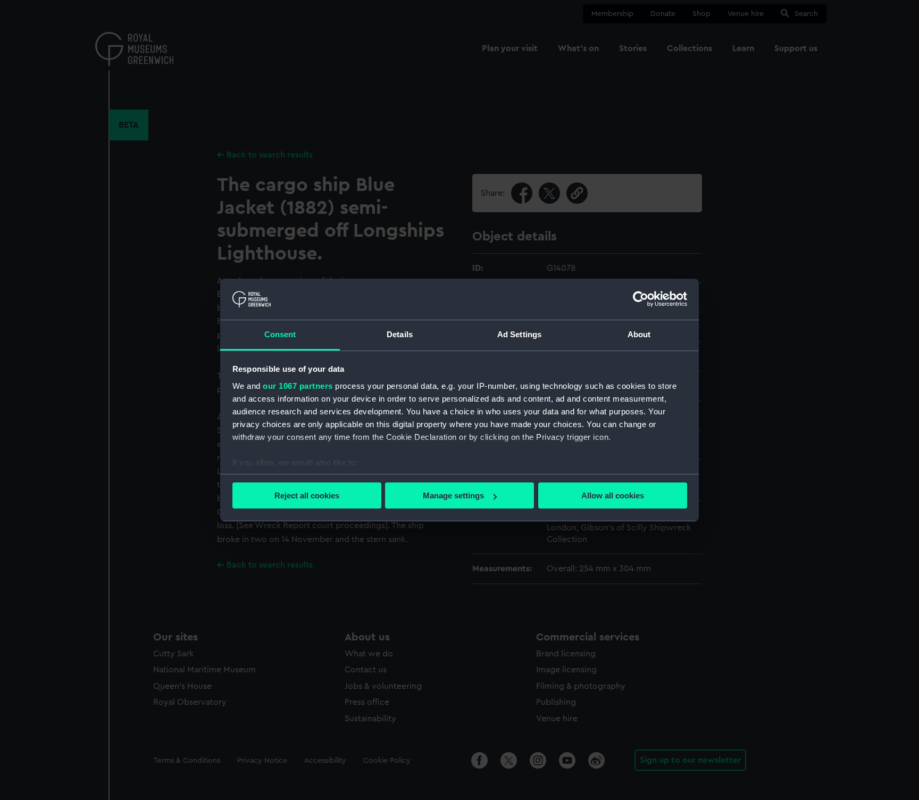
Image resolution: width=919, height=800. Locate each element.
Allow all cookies (612, 495)
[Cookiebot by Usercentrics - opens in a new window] (640, 299)
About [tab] (639, 334)
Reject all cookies (306, 495)
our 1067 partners (298, 385)
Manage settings (453, 495)
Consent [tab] (280, 334)
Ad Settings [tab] (519, 334)
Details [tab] (400, 334)
